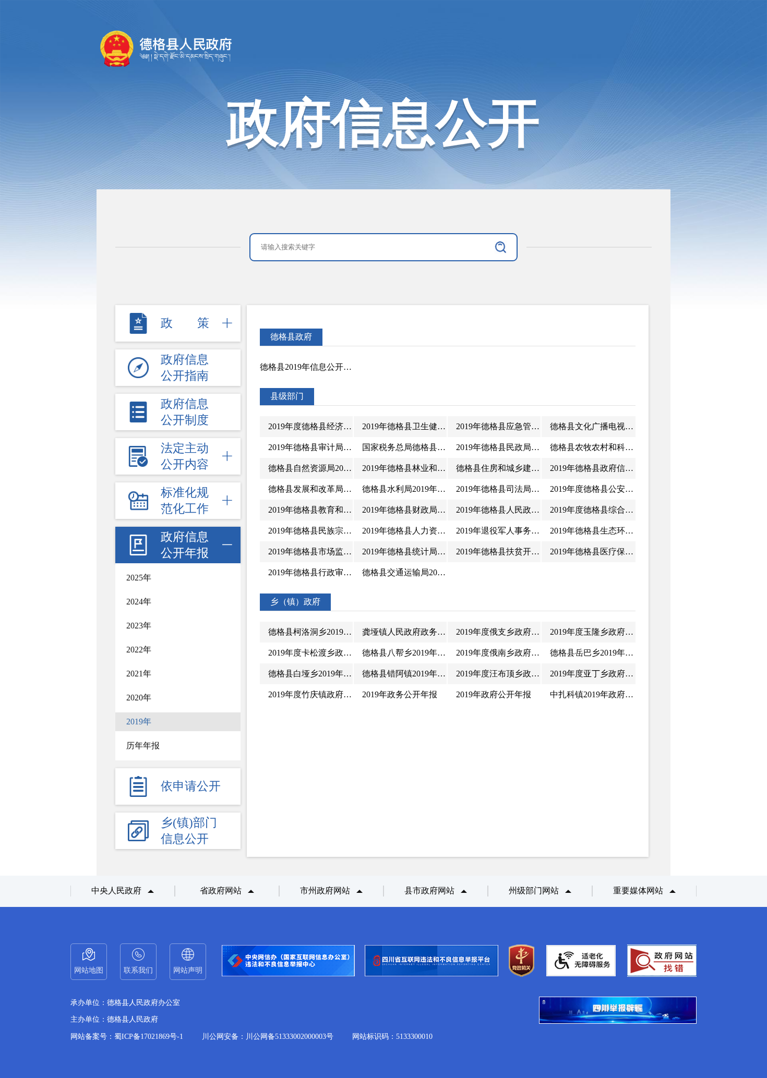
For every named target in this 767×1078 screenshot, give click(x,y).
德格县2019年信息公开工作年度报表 (326, 366)
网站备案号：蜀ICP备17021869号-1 (126, 1036)
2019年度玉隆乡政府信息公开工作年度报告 (629, 631)
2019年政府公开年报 (493, 694)
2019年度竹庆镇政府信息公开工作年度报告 (347, 694)
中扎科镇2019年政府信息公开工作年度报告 (629, 694)
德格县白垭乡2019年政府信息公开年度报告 (347, 673)
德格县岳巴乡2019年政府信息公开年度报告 (629, 652)
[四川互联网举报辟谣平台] (618, 1011)
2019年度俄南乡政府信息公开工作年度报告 (535, 652)
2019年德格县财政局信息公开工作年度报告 (441, 509)
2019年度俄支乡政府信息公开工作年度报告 (535, 631)
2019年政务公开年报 (399, 694)
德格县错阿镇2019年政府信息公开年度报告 (441, 673)
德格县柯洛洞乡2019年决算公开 (326, 631)
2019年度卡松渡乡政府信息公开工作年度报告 (351, 652)
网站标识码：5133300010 (392, 1036)
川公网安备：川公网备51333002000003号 (267, 1036)
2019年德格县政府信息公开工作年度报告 (625, 468)
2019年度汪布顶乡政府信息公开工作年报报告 (539, 673)
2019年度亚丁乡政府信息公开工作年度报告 (629, 673)
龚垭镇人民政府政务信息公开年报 (424, 631)
